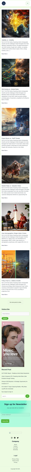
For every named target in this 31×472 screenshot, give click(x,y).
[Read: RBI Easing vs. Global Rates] (15, 72)
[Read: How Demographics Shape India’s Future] (15, 216)
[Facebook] (14, 438)
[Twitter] (18, 438)
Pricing (15, 462)
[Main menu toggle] (27, 3)
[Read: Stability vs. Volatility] (15, 23)
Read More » (5, 54)
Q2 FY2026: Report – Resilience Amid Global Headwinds (15, 373)
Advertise (15, 449)
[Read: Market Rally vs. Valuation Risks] (15, 169)
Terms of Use (15, 460)
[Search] (27, 396)
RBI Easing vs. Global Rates (10, 89)
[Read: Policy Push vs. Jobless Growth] (15, 264)
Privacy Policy (15, 459)
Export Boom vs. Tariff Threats (11, 138)
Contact (15, 446)
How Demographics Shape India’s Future (14, 233)
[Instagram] (11, 438)
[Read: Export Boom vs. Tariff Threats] (15, 121)
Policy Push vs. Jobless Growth (11, 280)
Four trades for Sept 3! (7, 391)
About (15, 444)
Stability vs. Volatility (8, 40)
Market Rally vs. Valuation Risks (11, 186)
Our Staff (15, 448)
